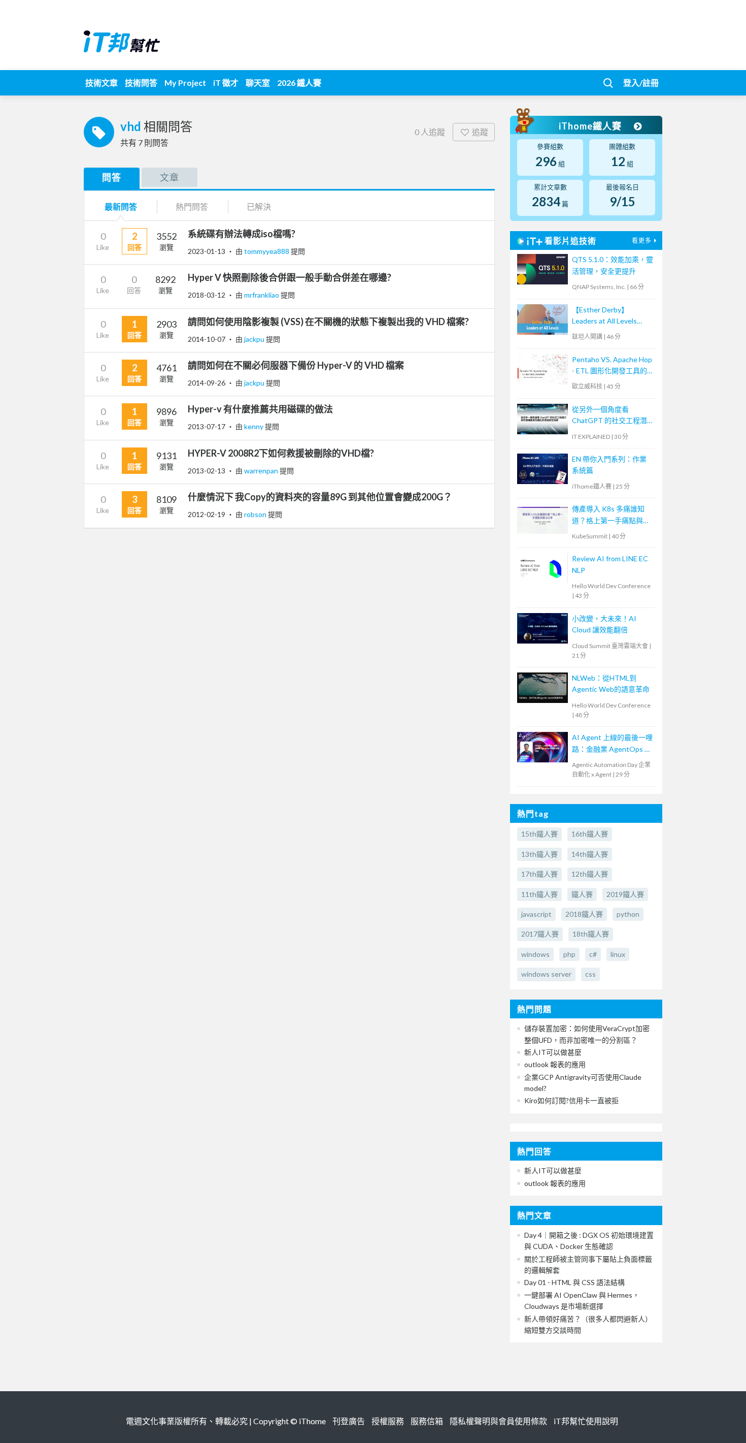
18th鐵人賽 (590, 933)
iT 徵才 (226, 82)
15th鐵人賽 (539, 833)
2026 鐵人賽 (299, 82)
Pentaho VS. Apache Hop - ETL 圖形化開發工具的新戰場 (612, 366)
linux (618, 954)
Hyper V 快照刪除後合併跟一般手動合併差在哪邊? (289, 277)
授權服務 (387, 1421)
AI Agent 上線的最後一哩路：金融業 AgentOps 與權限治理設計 (612, 744)
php (569, 954)
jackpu (255, 339)
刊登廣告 (348, 1421)
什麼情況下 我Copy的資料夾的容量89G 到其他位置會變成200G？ (320, 496)
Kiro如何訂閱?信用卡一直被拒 (571, 1100)
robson (256, 514)
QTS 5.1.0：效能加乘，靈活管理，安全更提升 (612, 265)
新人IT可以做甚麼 (553, 1052)
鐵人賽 (582, 894)
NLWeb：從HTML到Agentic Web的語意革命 (611, 683)
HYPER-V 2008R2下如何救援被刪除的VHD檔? (281, 453)
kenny (254, 426)
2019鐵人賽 (625, 894)
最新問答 (121, 206)
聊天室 (258, 82)
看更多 (642, 240)
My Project (185, 82)
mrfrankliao (262, 295)
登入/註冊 (641, 82)
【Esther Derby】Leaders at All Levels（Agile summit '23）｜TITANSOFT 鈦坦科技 (609, 316)
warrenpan (262, 470)
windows (535, 954)
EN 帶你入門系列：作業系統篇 (609, 464)
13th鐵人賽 (539, 854)
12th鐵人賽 (589, 874)
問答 (111, 177)
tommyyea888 (267, 251)
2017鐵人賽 (540, 933)
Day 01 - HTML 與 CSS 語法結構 (574, 1282)
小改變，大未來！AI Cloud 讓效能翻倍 (604, 624)
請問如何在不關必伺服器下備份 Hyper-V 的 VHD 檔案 (296, 365)
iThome (312, 1421)
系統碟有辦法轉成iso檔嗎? (241, 233)
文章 (169, 177)
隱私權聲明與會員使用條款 (498, 1421)
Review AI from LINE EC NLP (610, 564)
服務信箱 (427, 1421)
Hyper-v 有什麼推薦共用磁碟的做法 (260, 408)
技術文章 (101, 82)
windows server (546, 974)
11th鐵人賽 (539, 894)
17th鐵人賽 (539, 874)
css (590, 974)
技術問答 (141, 82)
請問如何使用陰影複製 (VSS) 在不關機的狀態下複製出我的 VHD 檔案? (328, 321)
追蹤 (480, 132)
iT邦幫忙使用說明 (586, 1421)
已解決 (259, 206)
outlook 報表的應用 (555, 1064)
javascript (536, 914)
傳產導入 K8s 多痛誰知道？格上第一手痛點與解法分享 (611, 515)
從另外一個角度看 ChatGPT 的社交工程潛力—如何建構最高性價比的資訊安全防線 (610, 416)
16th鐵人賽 (589, 833)
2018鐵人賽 (584, 914)
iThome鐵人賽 (591, 126)
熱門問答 (192, 206)
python (628, 914)
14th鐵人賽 (589, 854)
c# (593, 954)
